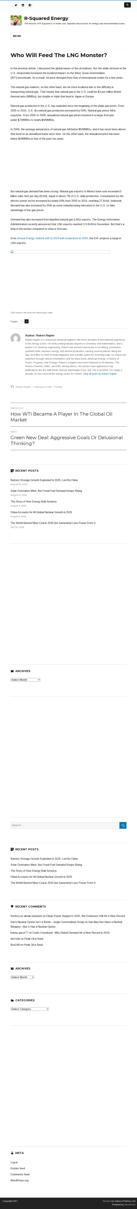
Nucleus (107, 1201)
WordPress (130, 1204)
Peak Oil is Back (33, 938)
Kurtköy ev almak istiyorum (26, 916)
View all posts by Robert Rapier (100, 373)
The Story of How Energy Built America (33, 501)
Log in (14, 1162)
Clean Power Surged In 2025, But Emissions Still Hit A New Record (85, 916)
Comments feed (20, 1174)
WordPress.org (19, 1180)
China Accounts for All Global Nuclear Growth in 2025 (41, 512)
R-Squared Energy (46, 18)
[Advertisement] (68, 167)
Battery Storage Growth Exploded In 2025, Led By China (44, 480)
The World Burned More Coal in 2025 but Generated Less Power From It (53, 523)
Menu (17, 36)
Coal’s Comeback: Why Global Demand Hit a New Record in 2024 (70, 932)
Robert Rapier (23, 386)
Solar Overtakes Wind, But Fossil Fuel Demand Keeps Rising (46, 490)
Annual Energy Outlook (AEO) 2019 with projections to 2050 (52, 238)
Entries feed (18, 1168)
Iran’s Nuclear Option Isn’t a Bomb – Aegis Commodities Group (47, 922)
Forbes (58, 386)
